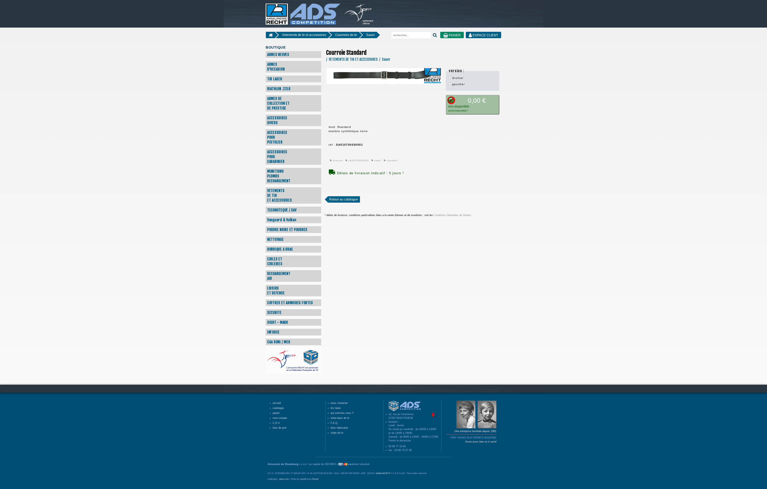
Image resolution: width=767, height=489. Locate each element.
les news (336, 408)
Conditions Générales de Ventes (452, 215)
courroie (337, 160)
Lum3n (303, 479)
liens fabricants (339, 427)
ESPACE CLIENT (485, 35)
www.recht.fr (383, 473)
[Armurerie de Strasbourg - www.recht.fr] (302, 12)
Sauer (370, 35)
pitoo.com (284, 479)
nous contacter (339, 403)
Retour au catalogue (343, 199)
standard (391, 160)
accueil (277, 403)
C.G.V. (276, 423)
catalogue (278, 408)
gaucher (458, 84)
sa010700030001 (358, 160)
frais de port (279, 427)
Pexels (315, 479)
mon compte (280, 418)
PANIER (454, 35)
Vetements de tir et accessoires (304, 35)
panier (276, 413)
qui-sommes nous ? (342, 413)
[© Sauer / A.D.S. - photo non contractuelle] (384, 76)
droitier (457, 78)
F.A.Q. (334, 423)
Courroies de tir (346, 35)
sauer (377, 160)
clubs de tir (337, 432)
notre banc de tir (340, 418)
